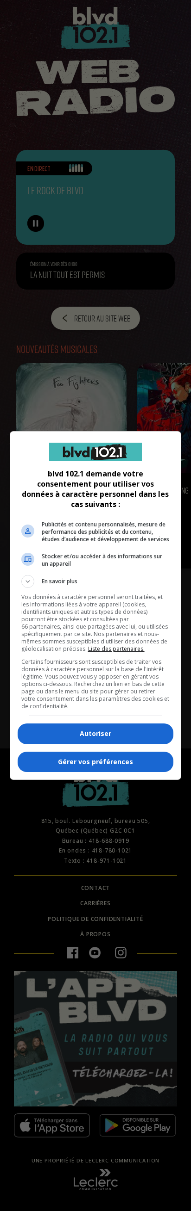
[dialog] (96, 605)
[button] (95, 581)
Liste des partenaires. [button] (116, 649)
